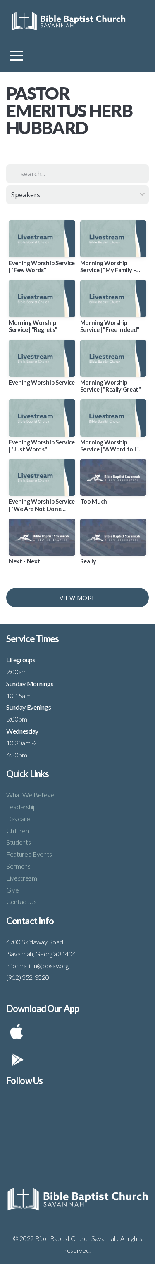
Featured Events (29, 854)
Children (17, 830)
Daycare (18, 818)
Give (12, 890)
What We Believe (30, 795)
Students (18, 842)
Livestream (21, 878)
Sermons (18, 866)
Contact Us (21, 901)
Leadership (21, 807)
